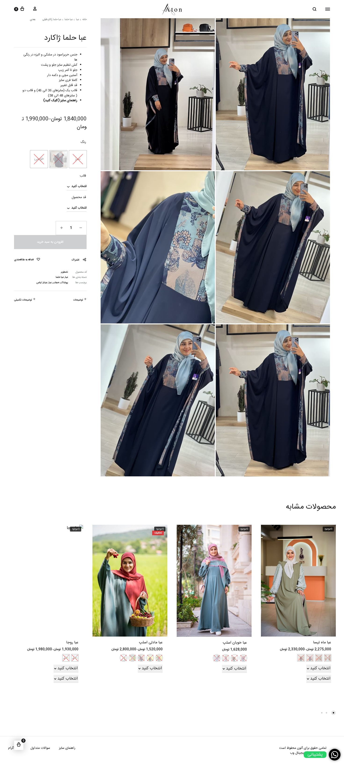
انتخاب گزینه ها (237, 665)
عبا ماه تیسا (322, 642)
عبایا (45, 283)
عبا (77, 20)
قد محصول (79, 197)
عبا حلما (69, 20)
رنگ (83, 142)
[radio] (78, 159)
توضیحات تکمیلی (23, 300)
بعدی (32, 20)
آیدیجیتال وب (299, 753)
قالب (83, 176)
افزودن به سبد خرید (50, 242)
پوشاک (64, 283)
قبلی (44, 20)
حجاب (56, 283)
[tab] (80, 300)
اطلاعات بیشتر (322, 665)
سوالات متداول (40, 748)
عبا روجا (72, 642)
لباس (38, 283)
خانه (84, 20)
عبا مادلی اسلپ (151, 642)
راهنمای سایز (67, 748)
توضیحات (78, 300)
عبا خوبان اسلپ (235, 643)
